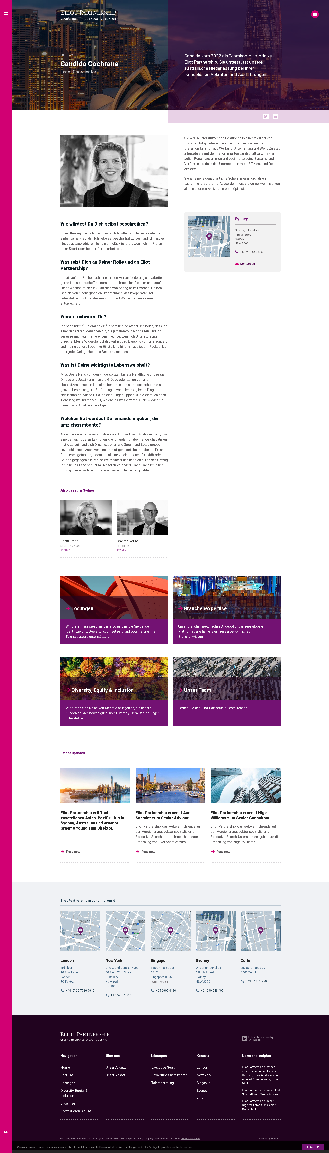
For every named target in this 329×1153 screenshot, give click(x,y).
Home (65, 1067)
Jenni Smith (69, 541)
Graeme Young (128, 541)
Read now (73, 851)
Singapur (159, 960)
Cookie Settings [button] (149, 1147)
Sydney (202, 960)
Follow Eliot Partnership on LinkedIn (261, 1038)
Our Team (66, 55)
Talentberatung (162, 1083)
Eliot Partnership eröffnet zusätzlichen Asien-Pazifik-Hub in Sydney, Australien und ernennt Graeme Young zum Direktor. (260, 1075)
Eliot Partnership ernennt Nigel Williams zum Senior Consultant (259, 1105)
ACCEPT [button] (315, 1147)
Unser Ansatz (116, 1067)
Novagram (276, 1138)
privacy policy (136, 1138)
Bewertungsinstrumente (169, 1075)
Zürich (247, 960)
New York (114, 960)
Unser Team (69, 1103)
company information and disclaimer (162, 1138)
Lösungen (67, 1083)
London (67, 960)
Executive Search (164, 1067)
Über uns (67, 1075)
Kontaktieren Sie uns (76, 1111)
